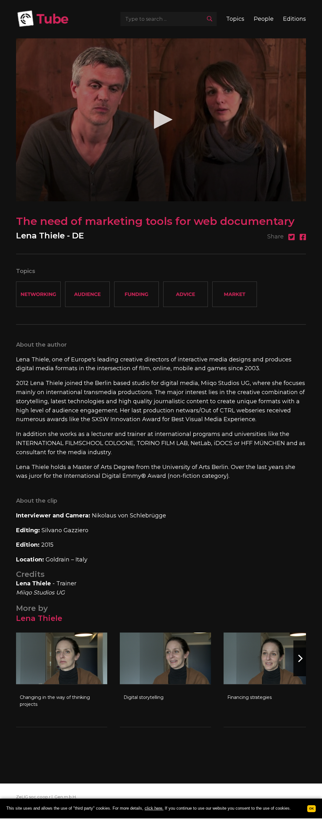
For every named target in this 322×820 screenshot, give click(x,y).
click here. (154, 808)
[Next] (299, 658)
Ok (311, 808)
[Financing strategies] (269, 680)
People (264, 18)
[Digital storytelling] (165, 680)
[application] (161, 119)
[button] (161, 119)
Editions (294, 18)
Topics (235, 18)
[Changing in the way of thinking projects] (61, 680)
